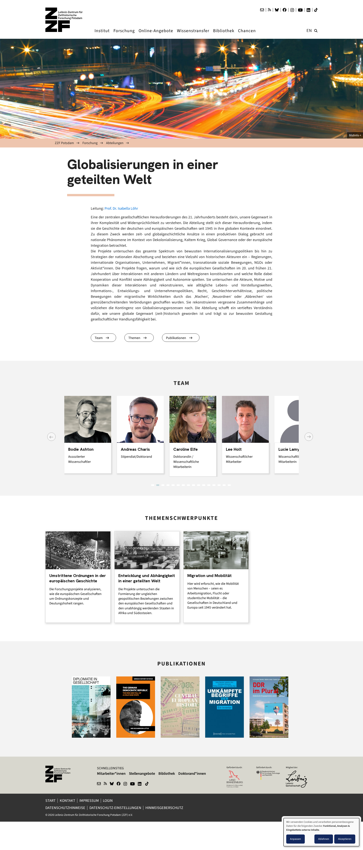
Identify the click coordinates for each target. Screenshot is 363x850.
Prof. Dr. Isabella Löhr (121, 208)
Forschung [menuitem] (124, 34)
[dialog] (321, 832)
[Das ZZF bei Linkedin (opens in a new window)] (308, 10)
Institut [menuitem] (102, 34)
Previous (51, 437)
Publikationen (176, 338)
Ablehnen (323, 839)
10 (198, 485)
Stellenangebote (142, 773)
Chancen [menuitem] (247, 34)
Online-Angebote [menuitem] (156, 34)
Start (50, 800)
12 (208, 485)
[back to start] (64, 20)
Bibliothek (166, 773)
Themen (134, 338)
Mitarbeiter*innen (111, 773)
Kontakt (67, 800)
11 (203, 485)
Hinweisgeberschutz (164, 807)
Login (108, 800)
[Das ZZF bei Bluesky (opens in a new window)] (277, 10)
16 (229, 485)
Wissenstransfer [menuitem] (193, 34)
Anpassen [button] (295, 839)
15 (224, 485)
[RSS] (269, 10)
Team (99, 338)
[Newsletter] (262, 10)
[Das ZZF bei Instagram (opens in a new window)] (292, 10)
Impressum (89, 800)
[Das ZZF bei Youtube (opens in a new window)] (300, 10)
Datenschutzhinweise (65, 807)
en (309, 30)
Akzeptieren (344, 839)
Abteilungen (114, 143)
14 (219, 485)
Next (309, 437)
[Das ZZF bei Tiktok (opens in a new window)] (316, 10)
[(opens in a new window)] (297, 773)
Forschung (90, 143)
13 (214, 485)
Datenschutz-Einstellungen (115, 807)
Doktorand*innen (192, 773)
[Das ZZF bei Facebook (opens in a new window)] (284, 10)
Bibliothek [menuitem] (223, 34)
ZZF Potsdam (64, 143)
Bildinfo (354, 135)
